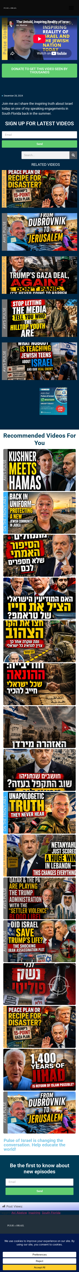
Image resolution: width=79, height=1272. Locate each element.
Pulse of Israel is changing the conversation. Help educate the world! (34, 1145)
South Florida (51, 1212)
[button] (71, 8)
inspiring (34, 1212)
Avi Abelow (19, 1212)
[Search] (73, 155)
